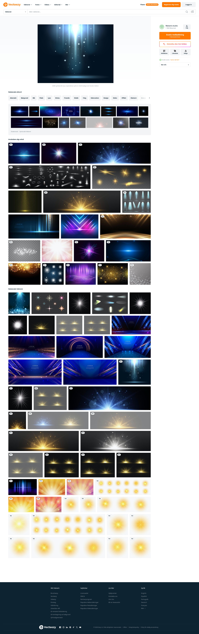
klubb (76, 98)
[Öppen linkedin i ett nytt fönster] (67, 627)
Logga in (188, 5)
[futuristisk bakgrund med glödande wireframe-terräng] (80, 274)
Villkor (125, 627)
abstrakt (13, 98)
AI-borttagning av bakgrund (60, 614)
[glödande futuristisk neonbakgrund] (79, 226)
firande (67, 98)
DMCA (82, 596)
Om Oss (111, 599)
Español (144, 596)
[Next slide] (147, 98)
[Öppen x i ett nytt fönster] (77, 627)
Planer (142, 5)
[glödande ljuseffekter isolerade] (121, 177)
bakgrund (24, 98)
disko (115, 98)
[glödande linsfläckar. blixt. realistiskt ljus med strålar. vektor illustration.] (89, 250)
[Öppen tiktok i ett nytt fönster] (73, 627)
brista (57, 98)
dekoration (95, 98)
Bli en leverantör (114, 602)
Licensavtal (84, 593)
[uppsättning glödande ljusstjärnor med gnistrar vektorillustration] (53, 274)
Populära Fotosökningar (88, 605)
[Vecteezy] (11, 5)
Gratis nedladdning (175, 36)
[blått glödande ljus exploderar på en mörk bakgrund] (134, 372)
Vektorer (27, 5)
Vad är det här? (174, 60)
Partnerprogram (86, 599)
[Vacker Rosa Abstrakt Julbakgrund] (57, 250)
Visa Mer (139, 123)
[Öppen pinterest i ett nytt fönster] (70, 627)
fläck (41, 98)
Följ (187, 28)
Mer (66, 5)
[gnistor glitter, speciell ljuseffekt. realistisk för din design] (140, 274)
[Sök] (187, 11)
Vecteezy (54, 596)
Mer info (163, 65)
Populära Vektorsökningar (89, 602)
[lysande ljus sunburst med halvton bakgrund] (48, 504)
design (106, 98)
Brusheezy (54, 593)
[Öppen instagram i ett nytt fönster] (63, 627)
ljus (49, 98)
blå (34, 98)
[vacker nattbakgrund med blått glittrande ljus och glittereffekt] (24, 153)
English (143, 593)
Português (144, 599)
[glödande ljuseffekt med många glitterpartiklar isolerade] (24, 250)
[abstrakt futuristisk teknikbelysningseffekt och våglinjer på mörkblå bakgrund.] (128, 250)
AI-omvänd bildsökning (59, 611)
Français (144, 605)
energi (143, 98)
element (134, 98)
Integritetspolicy (134, 627)
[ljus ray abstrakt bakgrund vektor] (22, 487)
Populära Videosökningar (89, 608)
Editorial (57, 5)
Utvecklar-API (55, 608)
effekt (124, 98)
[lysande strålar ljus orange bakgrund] (51, 487)
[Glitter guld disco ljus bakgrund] (112, 274)
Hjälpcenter (113, 593)
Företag (53, 602)
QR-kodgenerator (57, 618)
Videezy (53, 599)
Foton (37, 5)
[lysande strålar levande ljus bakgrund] (80, 487)
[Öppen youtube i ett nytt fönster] (80, 627)
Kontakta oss (113, 596)
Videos (47, 5)
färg (84, 98)
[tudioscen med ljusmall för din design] (25, 202)
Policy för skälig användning (149, 627)
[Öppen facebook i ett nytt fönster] (60, 627)
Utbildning (54, 605)
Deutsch (144, 602)
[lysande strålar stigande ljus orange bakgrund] (21, 504)
